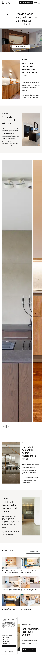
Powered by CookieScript (9, 652)
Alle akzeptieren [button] (9, 646)
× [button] (16, 618)
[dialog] (9, 635)
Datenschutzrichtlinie (5, 633)
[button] (37, 2)
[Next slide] (8, 426)
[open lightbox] (17, 291)
